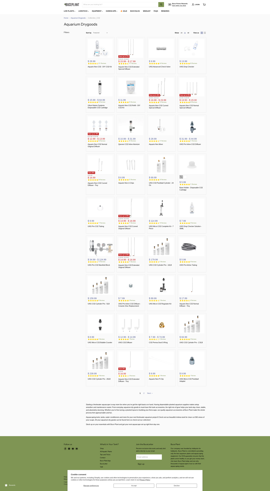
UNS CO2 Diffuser (125, 342)
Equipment (97, 11)
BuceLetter (103, 464)
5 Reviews (162, 261)
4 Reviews (193, 300)
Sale (101, 467)
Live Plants (69, 11)
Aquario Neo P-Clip (156, 379)
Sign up (141, 464)
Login (197, 4)
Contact (102, 458)
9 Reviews (193, 261)
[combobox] (120, 4)
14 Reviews (101, 261)
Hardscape (111, 11)
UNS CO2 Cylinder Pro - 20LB (99, 379)
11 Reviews (193, 184)
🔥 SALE (123, 11)
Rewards (165, 11)
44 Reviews (163, 63)
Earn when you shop (179, 5)
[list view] (204, 32)
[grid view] (201, 32)
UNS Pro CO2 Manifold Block (99, 265)
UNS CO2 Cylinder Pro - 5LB (99, 304)
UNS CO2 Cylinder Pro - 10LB (160, 265)
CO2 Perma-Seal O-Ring (158, 342)
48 (188, 33)
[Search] (161, 4)
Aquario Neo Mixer (156, 144)
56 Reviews (101, 141)
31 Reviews (163, 141)
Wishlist (147, 11)
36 (185, 33)
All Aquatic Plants (106, 451)
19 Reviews (163, 223)
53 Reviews (132, 102)
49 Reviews (193, 63)
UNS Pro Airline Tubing (188, 265)
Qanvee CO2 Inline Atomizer (129, 144)
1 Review (131, 339)
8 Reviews (101, 300)
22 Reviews (132, 179)
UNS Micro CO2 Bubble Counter (100, 342)
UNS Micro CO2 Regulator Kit (160, 304)
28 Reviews (101, 180)
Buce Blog (135, 11)
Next (149, 393)
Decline (177, 486)
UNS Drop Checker (187, 67)
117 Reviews (133, 63)
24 (181, 33)
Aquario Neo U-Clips (126, 183)
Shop (102, 448)
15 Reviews (163, 102)
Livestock (83, 11)
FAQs (156, 11)
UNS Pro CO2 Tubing (96, 226)
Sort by (88, 33)
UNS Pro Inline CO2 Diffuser (190, 144)
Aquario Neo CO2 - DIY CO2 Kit (100, 67)
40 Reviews (132, 141)
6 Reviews (193, 223)
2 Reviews (162, 300)
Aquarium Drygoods (78, 18)
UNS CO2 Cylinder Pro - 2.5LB (191, 342)
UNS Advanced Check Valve (159, 67)
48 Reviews (193, 102)
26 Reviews (101, 102)
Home (66, 18)
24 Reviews (163, 179)
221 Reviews (102, 63)
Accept (133, 486)
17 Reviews (101, 223)
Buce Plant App (105, 461)
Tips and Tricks (105, 454)
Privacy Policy (145, 480)
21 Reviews (193, 141)
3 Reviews (162, 339)
